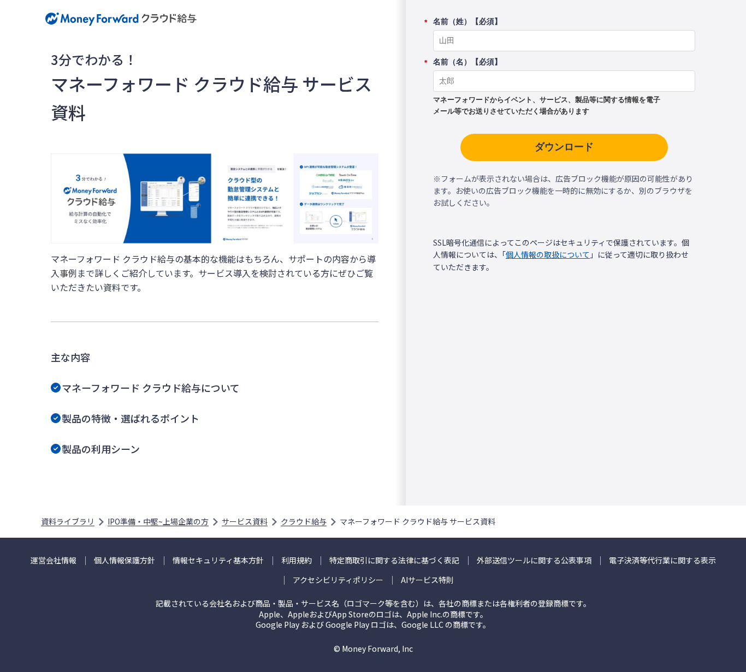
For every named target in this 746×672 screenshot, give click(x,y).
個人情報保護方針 (124, 560)
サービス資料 (245, 521)
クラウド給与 (304, 521)
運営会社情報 (53, 560)
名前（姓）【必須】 (467, 22)
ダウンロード (564, 146)
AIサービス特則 (427, 580)
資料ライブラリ (67, 521)
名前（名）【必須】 (467, 62)
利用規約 (296, 560)
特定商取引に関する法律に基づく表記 (394, 560)
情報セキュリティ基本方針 (218, 560)
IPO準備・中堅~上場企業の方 (158, 521)
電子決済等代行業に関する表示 (662, 560)
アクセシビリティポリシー (338, 580)
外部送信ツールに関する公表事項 (534, 560)
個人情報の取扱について (548, 254)
